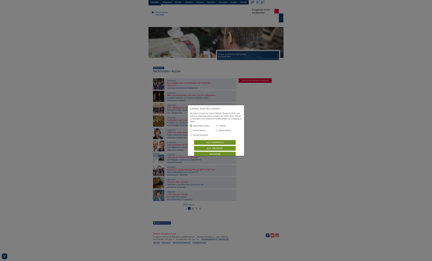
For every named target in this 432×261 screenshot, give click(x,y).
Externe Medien (199, 130)
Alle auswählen (215, 142)
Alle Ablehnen (215, 148)
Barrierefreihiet (225, 130)
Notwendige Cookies (201, 126)
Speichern (214, 154)
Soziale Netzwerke (200, 135)
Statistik (222, 126)
